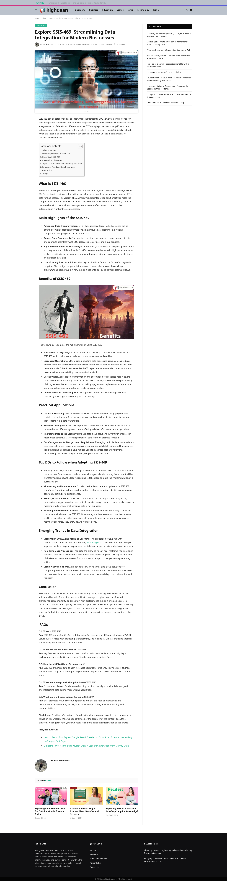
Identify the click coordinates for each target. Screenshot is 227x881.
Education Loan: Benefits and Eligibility (164, 72)
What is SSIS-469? (50, 150)
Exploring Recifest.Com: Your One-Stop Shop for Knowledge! (122, 810)
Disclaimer (94, 854)
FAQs (45, 173)
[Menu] (36, 10)
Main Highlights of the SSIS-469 (56, 153)
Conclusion (47, 170)
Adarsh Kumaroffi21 (50, 44)
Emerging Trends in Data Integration (58, 167)
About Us (93, 850)
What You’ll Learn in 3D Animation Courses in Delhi (169, 50)
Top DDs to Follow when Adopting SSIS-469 (62, 163)
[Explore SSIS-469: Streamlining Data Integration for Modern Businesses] (86, 79)
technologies (93, 542)
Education (107, 10)
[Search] (191, 10)
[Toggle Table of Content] (79, 146)
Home (37, 18)
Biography (80, 10)
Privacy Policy (95, 863)
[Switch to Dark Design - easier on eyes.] (186, 10)
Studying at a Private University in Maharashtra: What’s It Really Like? (78, 3)
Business (93, 10)
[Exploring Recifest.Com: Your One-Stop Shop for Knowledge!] (122, 796)
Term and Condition (98, 858)
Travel (156, 10)
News (130, 10)
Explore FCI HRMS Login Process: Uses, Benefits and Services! (84, 811)
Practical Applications (52, 160)
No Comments (106, 44)
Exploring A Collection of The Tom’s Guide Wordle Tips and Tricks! (50, 811)
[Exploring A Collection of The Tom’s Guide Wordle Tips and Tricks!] (51, 796)
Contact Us (94, 867)
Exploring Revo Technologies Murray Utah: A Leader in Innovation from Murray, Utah (86, 745)
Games (120, 10)
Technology (143, 10)
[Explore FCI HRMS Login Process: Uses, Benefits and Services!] (86, 796)
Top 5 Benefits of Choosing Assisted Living (165, 102)
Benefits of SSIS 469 (51, 157)
